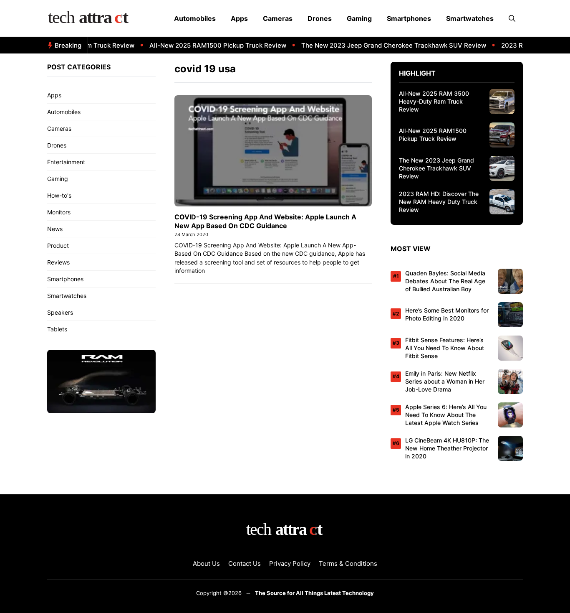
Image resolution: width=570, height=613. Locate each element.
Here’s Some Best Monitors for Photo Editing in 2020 (447, 314)
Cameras (278, 18)
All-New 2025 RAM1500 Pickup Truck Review (210, 45)
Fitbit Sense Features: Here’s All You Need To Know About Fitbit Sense (444, 347)
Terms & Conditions (348, 563)
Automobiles (195, 18)
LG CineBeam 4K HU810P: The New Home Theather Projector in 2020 (447, 448)
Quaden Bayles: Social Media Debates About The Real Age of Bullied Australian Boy (445, 281)
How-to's (59, 195)
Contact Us (244, 563)
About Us (206, 563)
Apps (239, 18)
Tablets (57, 329)
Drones (320, 18)
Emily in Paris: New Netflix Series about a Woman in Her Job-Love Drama (444, 381)
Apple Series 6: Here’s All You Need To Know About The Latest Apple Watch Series (446, 414)
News (55, 228)
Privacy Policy (289, 563)
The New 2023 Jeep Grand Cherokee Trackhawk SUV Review (386, 45)
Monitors (59, 212)
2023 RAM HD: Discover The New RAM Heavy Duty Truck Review (439, 201)
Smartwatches (470, 18)
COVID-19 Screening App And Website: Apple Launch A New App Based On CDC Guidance (265, 221)
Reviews (58, 262)
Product (58, 245)
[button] (512, 18)
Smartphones (409, 18)
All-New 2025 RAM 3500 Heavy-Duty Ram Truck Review (434, 101)
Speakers (60, 312)
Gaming (359, 18)
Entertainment (66, 161)
